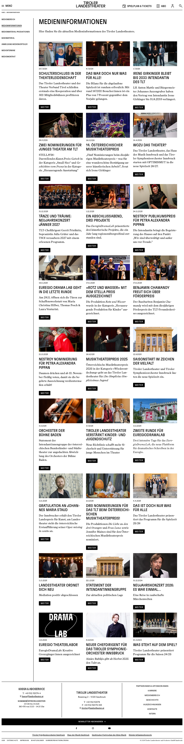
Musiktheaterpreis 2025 (107, 359)
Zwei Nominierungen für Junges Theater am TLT (60, 147)
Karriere (152, 691)
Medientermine (8, 50)
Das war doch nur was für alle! (106, 76)
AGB (3, 740)
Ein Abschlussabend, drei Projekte (104, 218)
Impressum (24, 740)
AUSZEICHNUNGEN (152, 705)
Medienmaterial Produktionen (16, 32)
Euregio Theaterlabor (58, 645)
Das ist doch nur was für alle (152, 508)
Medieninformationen (12, 26)
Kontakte (152, 709)
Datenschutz (12, 740)
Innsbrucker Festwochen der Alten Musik (109, 735)
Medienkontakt (9, 57)
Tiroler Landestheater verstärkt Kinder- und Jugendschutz (106, 435)
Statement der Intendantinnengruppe (106, 587)
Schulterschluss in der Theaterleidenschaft (60, 76)
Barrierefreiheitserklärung (57, 740)
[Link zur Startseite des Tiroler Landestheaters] (91, 5)
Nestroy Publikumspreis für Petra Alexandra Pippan (154, 220)
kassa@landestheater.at (32, 696)
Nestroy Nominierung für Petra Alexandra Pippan (58, 363)
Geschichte (152, 700)
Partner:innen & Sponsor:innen (152, 686)
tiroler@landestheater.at (93, 708)
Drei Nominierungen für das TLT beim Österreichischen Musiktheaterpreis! (108, 512)
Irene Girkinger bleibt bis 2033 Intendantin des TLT (152, 78)
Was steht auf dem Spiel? (155, 645)
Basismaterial (8, 38)
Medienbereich (8, 19)
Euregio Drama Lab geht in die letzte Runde (60, 290)
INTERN (152, 714)
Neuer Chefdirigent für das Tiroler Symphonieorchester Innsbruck (106, 649)
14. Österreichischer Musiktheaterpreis (104, 147)
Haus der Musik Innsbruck (78, 735)
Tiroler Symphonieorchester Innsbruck (48, 735)
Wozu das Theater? (149, 145)
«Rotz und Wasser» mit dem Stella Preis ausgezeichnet (106, 292)
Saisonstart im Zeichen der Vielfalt (153, 361)
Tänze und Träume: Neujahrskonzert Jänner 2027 (55, 220)
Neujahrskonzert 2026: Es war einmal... (153, 587)
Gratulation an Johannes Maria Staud (59, 508)
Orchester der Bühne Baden (52, 433)
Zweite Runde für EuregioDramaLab (149, 433)
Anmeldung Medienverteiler (14, 44)
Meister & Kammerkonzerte (140, 735)
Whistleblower (37, 740)
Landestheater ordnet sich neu (59, 587)
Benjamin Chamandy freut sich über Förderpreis (151, 292)
